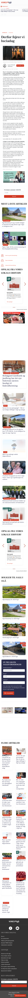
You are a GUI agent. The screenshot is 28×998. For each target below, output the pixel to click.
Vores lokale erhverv (6, 955)
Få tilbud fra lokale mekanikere (9, 968)
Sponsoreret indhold (6, 971)
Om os (2, 936)
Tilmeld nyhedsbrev (20, 995)
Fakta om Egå (4, 960)
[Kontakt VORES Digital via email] (17, 928)
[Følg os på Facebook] (10, 928)
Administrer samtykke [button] (6, 945)
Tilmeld (14, 196)
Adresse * (5, 680)
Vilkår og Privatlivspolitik (7, 940)
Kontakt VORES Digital (6, 943)
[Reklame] (14, 177)
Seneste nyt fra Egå (6, 953)
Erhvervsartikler (5, 962)
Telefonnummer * (7, 667)
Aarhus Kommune (5, 964)
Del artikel (19, 65)
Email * (5, 673)
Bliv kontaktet (8, 693)
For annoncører (5, 938)
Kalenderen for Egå (6, 958)
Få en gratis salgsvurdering (8, 966)
